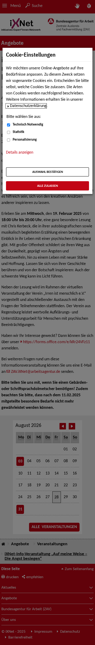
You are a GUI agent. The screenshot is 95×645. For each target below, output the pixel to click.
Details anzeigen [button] (19, 152)
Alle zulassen (47, 186)
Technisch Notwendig (28, 124)
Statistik (18, 132)
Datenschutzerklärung (28, 106)
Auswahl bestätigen (47, 172)
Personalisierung (25, 140)
